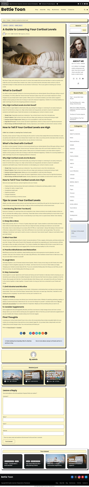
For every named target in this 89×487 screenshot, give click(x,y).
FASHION (72, 148)
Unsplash (19, 327)
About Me (42, 9)
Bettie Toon (13, 9)
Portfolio (63, 9)
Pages (71, 189)
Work (71, 219)
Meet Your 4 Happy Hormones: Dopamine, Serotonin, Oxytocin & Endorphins (78, 109)
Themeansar (27, 483)
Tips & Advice (73, 208)
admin (9, 33)
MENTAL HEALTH (18, 25)
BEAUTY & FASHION (75, 134)
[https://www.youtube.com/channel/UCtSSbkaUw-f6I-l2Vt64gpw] (83, 78)
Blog (48, 9)
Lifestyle (5, 25)
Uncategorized (73, 215)
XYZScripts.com (52, 486)
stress (28, 33)
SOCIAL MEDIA (74, 204)
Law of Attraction (74, 171)
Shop (36, 9)
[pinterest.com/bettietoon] (80, 78)
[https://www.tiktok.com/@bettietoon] (78, 83)
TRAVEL (72, 211)
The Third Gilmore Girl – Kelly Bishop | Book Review (33, 465)
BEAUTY (72, 130)
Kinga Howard (11, 327)
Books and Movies (51, 372)
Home (71, 167)
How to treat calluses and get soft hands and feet (48, 341)
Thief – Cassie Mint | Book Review (10, 464)
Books (59, 372)
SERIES (59, 376)
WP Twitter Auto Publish (38, 486)
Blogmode (19, 483)
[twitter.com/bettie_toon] (77, 78)
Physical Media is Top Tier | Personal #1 (53, 380)
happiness (23, 33)
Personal (72, 193)
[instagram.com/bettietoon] (73, 78)
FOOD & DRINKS (74, 156)
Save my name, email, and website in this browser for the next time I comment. (23, 437)
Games (48, 374)
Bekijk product (3, 1)
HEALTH (12, 373)
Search (78, 26)
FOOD (71, 152)
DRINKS (72, 145)
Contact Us (71, 9)
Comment (5, 396)
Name (5, 417)
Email (4, 423)
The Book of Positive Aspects (77, 114)
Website (5, 430)
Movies (55, 376)
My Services (55, 9)
